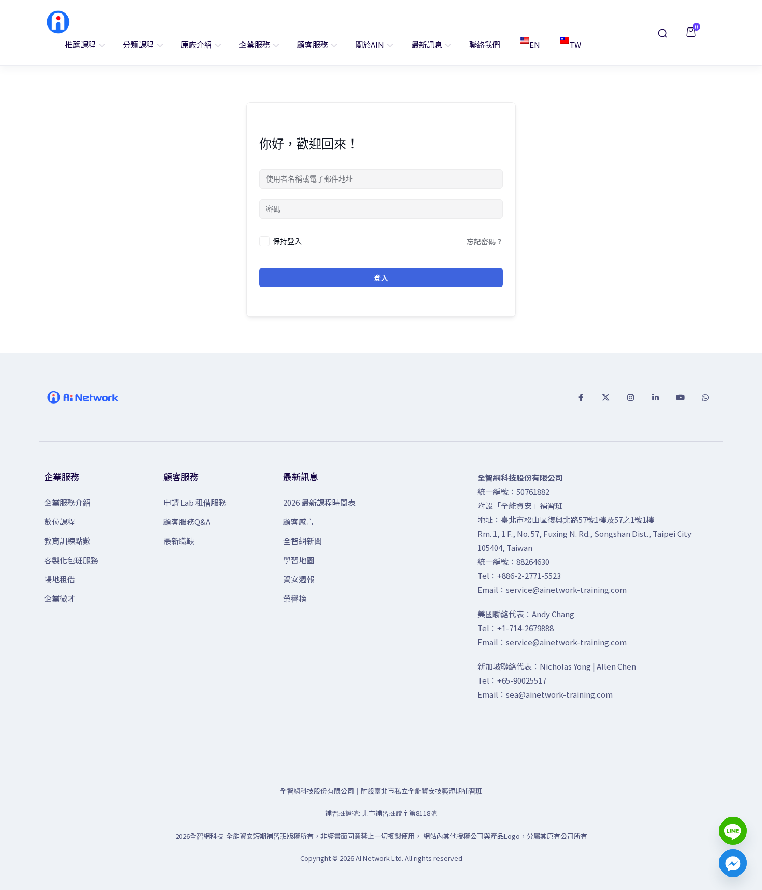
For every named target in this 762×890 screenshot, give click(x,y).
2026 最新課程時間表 (319, 502)
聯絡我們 (484, 44)
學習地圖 (298, 559)
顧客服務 (313, 44)
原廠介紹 (197, 44)
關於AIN (370, 44)
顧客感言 (298, 521)
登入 (381, 277)
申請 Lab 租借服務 (195, 502)
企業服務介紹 (67, 502)
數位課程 (59, 521)
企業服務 (255, 44)
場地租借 (59, 579)
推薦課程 (81, 44)
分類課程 (139, 44)
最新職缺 (178, 540)
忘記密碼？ (485, 241)
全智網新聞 (302, 540)
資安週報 (298, 579)
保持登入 (287, 241)
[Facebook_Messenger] (733, 863)
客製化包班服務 (71, 559)
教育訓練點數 (67, 540)
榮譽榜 (294, 598)
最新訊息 (427, 44)
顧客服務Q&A (186, 521)
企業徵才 (59, 598)
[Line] (733, 831)
